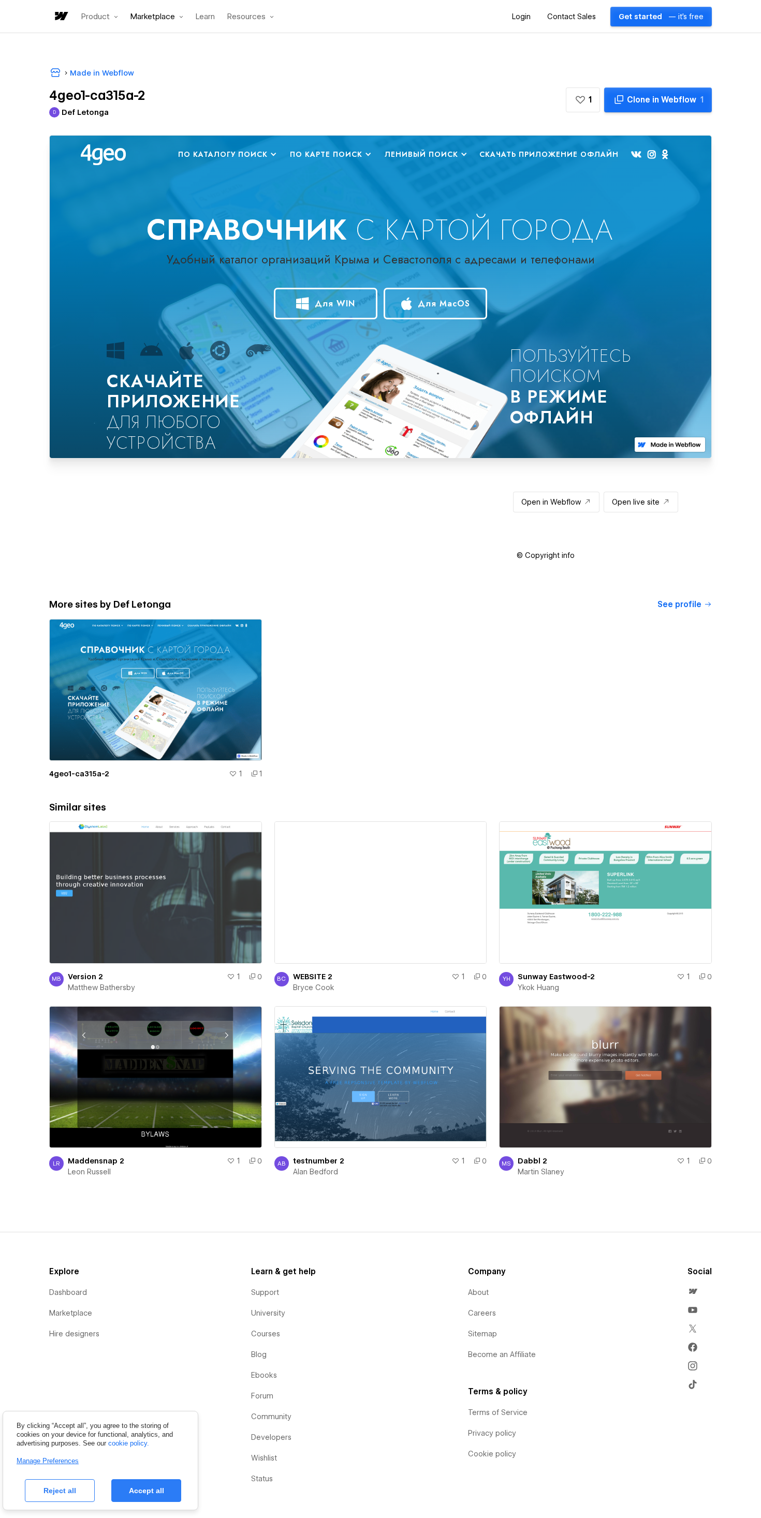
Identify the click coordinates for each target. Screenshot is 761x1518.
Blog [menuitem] (259, 1354)
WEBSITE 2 (312, 976)
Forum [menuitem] (262, 1396)
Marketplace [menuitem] (70, 1313)
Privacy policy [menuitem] (492, 1433)
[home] (60, 17)
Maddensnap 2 (96, 1161)
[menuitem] (692, 1291)
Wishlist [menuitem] (264, 1458)
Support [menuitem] (265, 1292)
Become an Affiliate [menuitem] (502, 1354)
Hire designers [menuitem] (74, 1334)
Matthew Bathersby (101, 987)
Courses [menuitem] (265, 1334)
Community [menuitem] (271, 1416)
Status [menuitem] (262, 1479)
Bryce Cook (313, 987)
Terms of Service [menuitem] (498, 1412)
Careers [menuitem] (482, 1313)
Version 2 (85, 976)
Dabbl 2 (532, 1161)
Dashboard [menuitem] (68, 1292)
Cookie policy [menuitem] (492, 1454)
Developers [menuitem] (271, 1437)
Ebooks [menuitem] (264, 1375)
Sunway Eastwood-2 (556, 976)
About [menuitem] (478, 1292)
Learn (205, 16)
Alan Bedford (315, 1172)
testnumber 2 (318, 1161)
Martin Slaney (541, 1172)
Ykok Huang (538, 987)
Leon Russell (89, 1172)
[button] (99, 16)
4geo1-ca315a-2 (79, 774)
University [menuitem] (268, 1313)
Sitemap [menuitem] (482, 1334)
